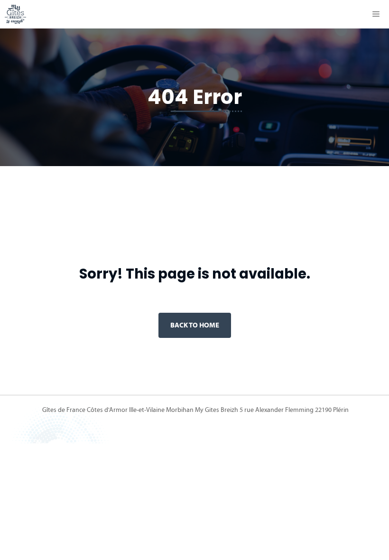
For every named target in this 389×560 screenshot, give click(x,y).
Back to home (194, 324)
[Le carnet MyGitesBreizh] (15, 14)
